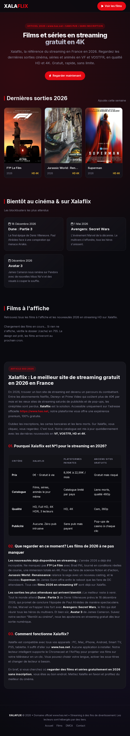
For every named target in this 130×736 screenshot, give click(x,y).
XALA (16, 6)
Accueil (49, 725)
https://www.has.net (34, 411)
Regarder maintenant (67, 75)
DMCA (69, 725)
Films (59, 725)
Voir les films (113, 6)
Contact (80, 725)
